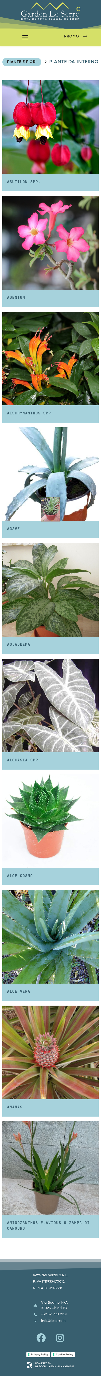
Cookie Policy (64, 1354)
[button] (25, 38)
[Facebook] (41, 1338)
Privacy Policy (39, 1354)
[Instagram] (60, 1338)
